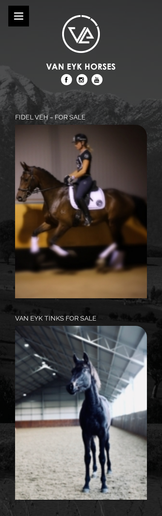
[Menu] (18, 16)
